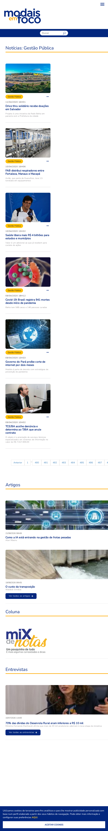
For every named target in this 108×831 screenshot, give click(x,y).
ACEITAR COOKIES (54, 824)
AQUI (34, 817)
